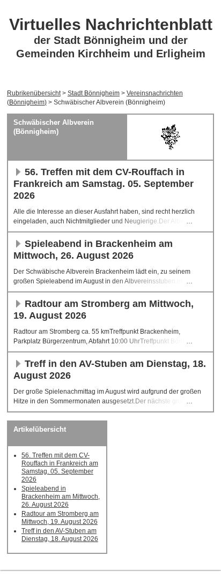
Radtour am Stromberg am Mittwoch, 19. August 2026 (60, 517)
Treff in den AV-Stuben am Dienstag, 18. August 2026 (59, 535)
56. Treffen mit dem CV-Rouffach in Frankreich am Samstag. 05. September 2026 (103, 184)
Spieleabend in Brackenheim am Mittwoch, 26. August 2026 (60, 496)
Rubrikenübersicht (34, 93)
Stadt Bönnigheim (94, 93)
